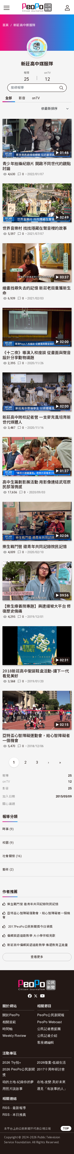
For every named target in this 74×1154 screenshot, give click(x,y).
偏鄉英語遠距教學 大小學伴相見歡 (31, 936)
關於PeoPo (11, 1014)
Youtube (42, 996)
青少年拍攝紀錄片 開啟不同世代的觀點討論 (36, 166)
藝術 (5, 869)
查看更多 (37, 957)
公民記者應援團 (49, 1028)
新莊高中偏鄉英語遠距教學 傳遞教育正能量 (37, 945)
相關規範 (9, 1021)
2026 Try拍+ (11, 1062)
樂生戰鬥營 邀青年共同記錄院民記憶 (34, 546)
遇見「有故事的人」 (52, 1088)
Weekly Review (14, 1035)
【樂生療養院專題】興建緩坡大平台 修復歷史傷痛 (36, 608)
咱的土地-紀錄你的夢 (18, 1081)
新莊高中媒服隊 (37, 63)
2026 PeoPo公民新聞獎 (18, 1072)
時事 (5, 829)
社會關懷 (8, 856)
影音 (22, 98)
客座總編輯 (45, 1042)
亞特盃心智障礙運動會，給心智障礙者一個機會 (36, 737)
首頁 (5, 25)
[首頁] (37, 7)
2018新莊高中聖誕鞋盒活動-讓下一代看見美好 (35, 673)
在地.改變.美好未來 (51, 1081)
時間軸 (7, 1028)
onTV (36, 98)
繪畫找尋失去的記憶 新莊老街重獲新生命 (36, 290)
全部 (8, 98)
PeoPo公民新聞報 (50, 1014)
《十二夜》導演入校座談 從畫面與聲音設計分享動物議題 (36, 355)
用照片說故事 (12, 1088)
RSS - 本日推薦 (14, 1114)
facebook (30, 996)
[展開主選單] (6, 8)
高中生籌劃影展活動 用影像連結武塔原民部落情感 (36, 484)
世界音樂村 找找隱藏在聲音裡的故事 (34, 228)
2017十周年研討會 (51, 1069)
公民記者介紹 (47, 1035)
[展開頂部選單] (67, 8)
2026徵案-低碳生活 (51, 1062)
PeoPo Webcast (49, 1021)
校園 (5, 843)
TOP (66, 1128)
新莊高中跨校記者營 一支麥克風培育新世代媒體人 (36, 419)
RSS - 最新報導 (14, 1107)
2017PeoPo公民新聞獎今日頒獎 (30, 926)
